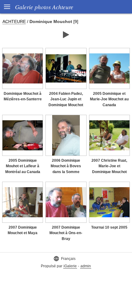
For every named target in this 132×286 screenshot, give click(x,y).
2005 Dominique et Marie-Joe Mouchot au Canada (109, 99)
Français (64, 258)
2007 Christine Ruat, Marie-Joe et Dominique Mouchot (109, 166)
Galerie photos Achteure (44, 7)
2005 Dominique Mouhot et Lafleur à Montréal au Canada (22, 166)
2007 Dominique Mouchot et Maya (22, 230)
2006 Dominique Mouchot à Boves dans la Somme (66, 166)
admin (85, 266)
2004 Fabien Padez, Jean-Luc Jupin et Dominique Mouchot (66, 99)
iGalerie (70, 266)
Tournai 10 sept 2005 (109, 227)
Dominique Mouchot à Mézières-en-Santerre (23, 96)
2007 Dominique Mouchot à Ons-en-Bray (65, 233)
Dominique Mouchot (50, 21)
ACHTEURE (14, 21)
